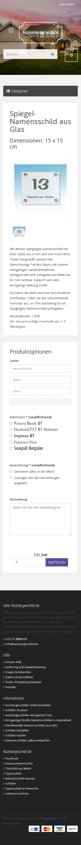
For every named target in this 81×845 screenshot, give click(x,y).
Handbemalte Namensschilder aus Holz (31, 725)
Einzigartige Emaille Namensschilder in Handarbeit (38, 720)
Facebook (11, 758)
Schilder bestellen (17, 730)
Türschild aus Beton (18, 768)
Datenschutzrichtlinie (19, 677)
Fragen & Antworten (18, 672)
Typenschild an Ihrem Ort (21, 788)
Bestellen (56, 562)
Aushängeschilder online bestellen (28, 705)
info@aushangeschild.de (21, 644)
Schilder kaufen (15, 735)
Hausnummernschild (19, 763)
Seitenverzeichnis (17, 793)
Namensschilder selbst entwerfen (27, 740)
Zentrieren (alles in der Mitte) (34, 471)
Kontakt (10, 687)
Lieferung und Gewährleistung (25, 667)
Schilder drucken (16, 710)
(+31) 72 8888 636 (16, 639)
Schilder (10, 783)
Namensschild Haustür (20, 778)
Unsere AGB (13, 662)
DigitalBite (50, 818)
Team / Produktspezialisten (23, 682)
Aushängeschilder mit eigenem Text (28, 715)
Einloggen (67, 4)
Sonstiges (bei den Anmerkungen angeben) (37, 480)
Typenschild (13, 773)
